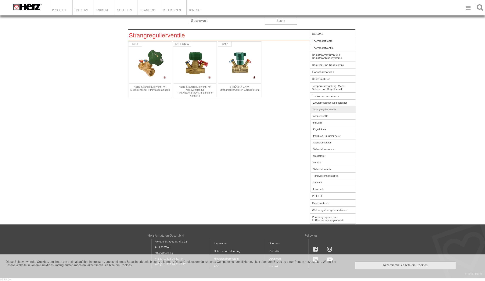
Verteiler (317, 162)
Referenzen (172, 10)
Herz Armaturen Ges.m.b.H (166, 235)
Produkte (59, 10)
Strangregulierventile (324, 109)
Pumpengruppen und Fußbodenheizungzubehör (328, 219)
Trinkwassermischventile (326, 176)
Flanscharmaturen (323, 71)
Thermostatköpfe (322, 40)
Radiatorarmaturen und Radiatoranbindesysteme (327, 56)
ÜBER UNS (81, 10)
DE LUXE (317, 33)
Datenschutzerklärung (227, 251)
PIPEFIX (317, 196)
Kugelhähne (319, 129)
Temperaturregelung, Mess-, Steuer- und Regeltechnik (329, 87)
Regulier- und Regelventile (328, 64)
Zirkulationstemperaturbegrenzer (330, 103)
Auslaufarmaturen (322, 142)
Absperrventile (320, 116)
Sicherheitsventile (322, 169)
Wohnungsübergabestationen (329, 210)
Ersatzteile (318, 189)
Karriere (102, 10)
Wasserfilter (319, 156)
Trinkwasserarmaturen (325, 96)
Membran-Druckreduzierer (326, 136)
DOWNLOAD (147, 10)
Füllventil (317, 122)
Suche (280, 20)
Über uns (274, 243)
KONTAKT (195, 10)
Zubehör (317, 182)
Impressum (220, 243)
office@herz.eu (164, 252)
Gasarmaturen (320, 203)
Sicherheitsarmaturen (324, 149)
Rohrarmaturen (321, 78)
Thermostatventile (323, 47)
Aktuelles (124, 10)
